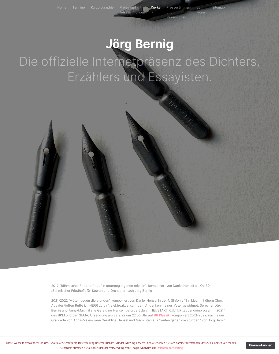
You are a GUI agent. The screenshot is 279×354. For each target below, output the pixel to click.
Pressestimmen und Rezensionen (178, 12)
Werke (156, 7)
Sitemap (218, 7)
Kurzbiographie (102, 7)
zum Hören (201, 10)
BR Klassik (162, 315)
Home (61, 7)
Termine (79, 7)
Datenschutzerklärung (170, 347)
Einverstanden (260, 345)
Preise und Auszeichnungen (132, 10)
